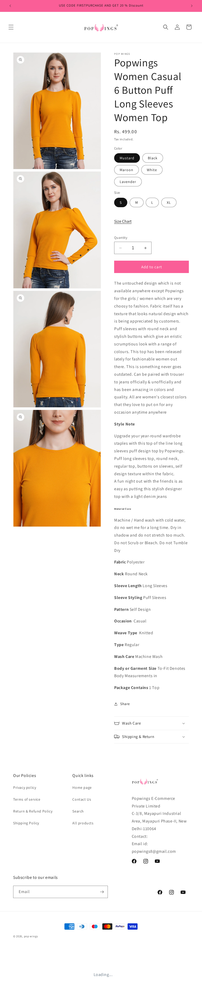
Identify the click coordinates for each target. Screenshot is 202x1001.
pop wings (31, 936)
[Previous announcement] (10, 6)
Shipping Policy (26, 823)
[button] (11, 27)
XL (169, 202)
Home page (82, 787)
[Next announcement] (192, 6)
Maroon (126, 169)
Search (78, 811)
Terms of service (27, 799)
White (152, 169)
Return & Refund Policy (32, 811)
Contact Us (81, 799)
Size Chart (123, 221)
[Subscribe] (102, 892)
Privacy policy (24, 787)
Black (153, 158)
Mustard (127, 158)
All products (82, 823)
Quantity (120, 237)
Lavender (128, 181)
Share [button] (125, 703)
